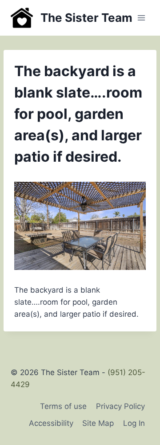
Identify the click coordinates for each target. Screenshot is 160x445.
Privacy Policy (120, 406)
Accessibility (51, 423)
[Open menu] (141, 17)
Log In (134, 423)
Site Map (98, 423)
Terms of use (63, 406)
